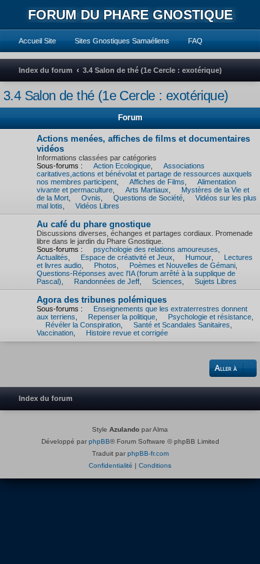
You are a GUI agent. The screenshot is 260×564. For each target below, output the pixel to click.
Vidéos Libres (97, 206)
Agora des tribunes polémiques (102, 300)
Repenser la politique (121, 317)
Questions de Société (148, 198)
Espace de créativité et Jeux (127, 257)
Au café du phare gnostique (94, 224)
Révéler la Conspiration (83, 325)
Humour (198, 257)
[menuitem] (31, 41)
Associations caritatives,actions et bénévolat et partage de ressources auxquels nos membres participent (144, 174)
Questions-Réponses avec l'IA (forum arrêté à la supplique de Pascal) (136, 277)
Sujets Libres (216, 281)
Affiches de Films (157, 182)
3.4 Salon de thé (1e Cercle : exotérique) (115, 95)
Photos (105, 265)
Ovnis (91, 198)
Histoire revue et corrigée (127, 333)
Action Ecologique (122, 166)
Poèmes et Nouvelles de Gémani (182, 265)
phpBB (99, 441)
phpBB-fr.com (148, 453)
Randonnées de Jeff (106, 281)
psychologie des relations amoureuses (155, 249)
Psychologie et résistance (209, 317)
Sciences (167, 281)
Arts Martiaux (147, 190)
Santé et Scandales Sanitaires (181, 325)
